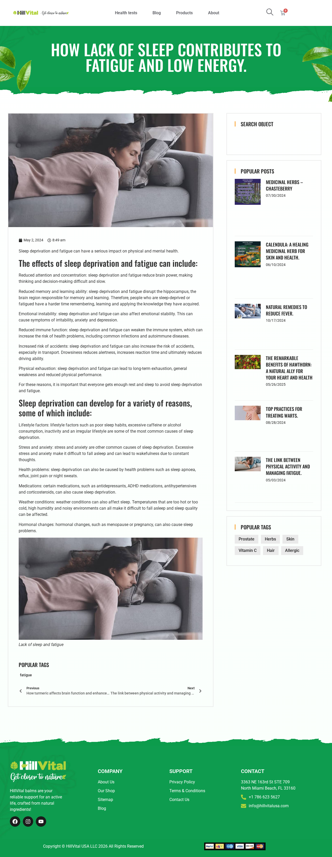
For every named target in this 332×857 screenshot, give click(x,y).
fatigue (26, 675)
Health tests (126, 12)
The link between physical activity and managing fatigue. (288, 466)
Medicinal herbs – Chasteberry (284, 185)
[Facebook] (15, 821)
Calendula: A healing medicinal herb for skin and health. (287, 251)
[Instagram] (28, 821)
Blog (157, 12)
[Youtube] (41, 821)
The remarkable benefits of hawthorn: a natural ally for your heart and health (289, 368)
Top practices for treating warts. (284, 412)
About (213, 12)
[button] (269, 12)
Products (184, 12)
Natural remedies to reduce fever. (286, 310)
